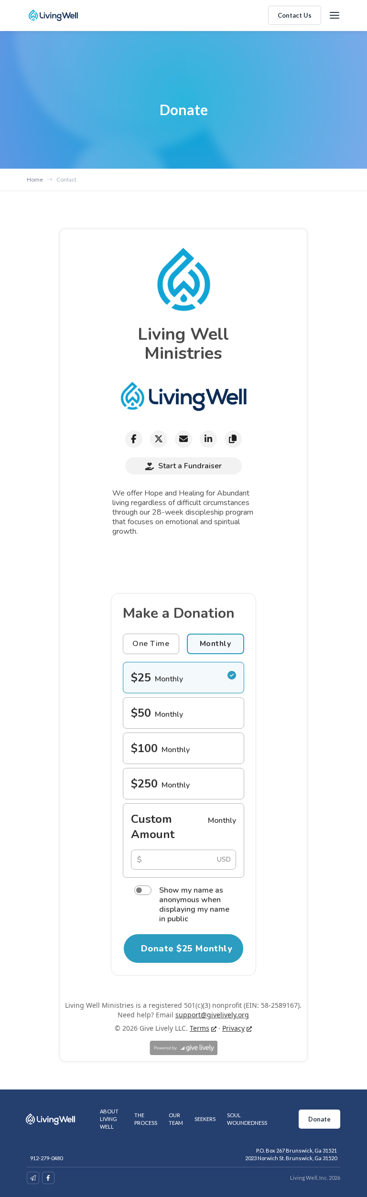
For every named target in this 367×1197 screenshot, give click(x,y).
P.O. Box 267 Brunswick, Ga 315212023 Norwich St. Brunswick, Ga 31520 (291, 1154)
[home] (53, 15)
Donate (319, 1119)
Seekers (205, 1119)
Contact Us (295, 15)
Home (35, 179)
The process (145, 1119)
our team (176, 1119)
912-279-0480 (46, 1158)
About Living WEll (109, 1119)
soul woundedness (247, 1119)
